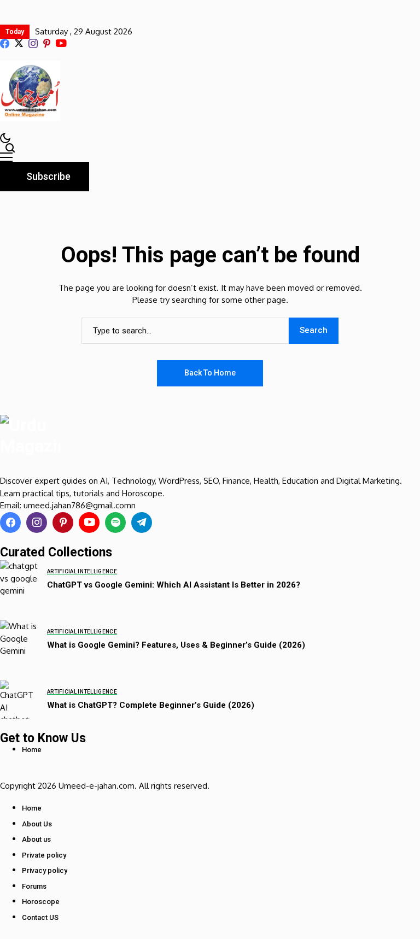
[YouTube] (61, 44)
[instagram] (33, 43)
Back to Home (210, 372)
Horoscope (41, 901)
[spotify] (115, 522)
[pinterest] (46, 43)
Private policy (44, 855)
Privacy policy (44, 870)
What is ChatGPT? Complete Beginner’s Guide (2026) (150, 705)
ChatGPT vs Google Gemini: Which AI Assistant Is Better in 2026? (173, 585)
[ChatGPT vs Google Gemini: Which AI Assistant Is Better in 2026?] (19, 579)
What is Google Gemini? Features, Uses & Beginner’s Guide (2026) (176, 645)
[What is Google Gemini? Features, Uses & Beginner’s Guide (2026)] (19, 639)
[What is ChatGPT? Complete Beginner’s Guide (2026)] (19, 699)
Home (32, 750)
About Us (37, 824)
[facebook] (4, 43)
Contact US (40, 917)
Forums (34, 886)
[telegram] (141, 522)
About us (36, 839)
